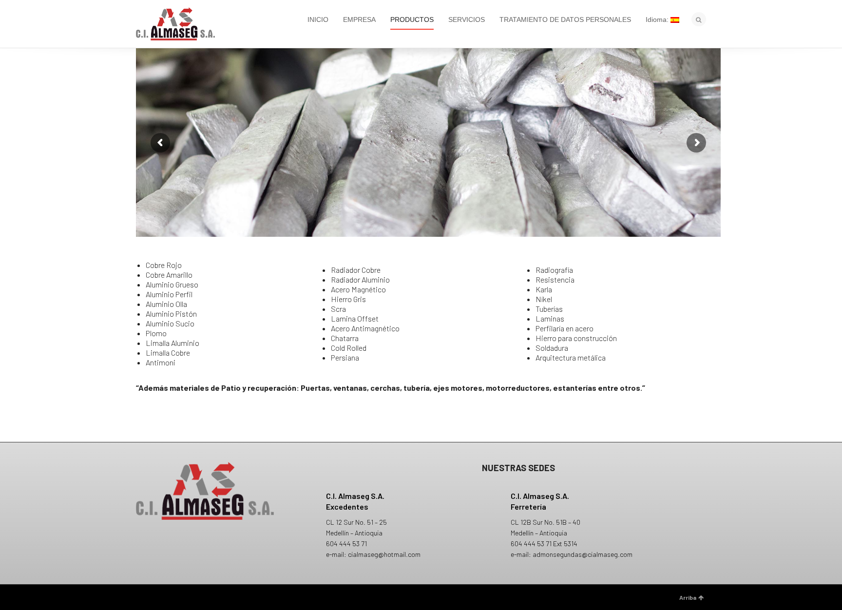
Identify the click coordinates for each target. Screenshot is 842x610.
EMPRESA (359, 19)
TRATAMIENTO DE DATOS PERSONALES (565, 19)
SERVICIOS (466, 19)
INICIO (317, 19)
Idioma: (658, 19)
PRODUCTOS (412, 19)
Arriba (687, 597)
